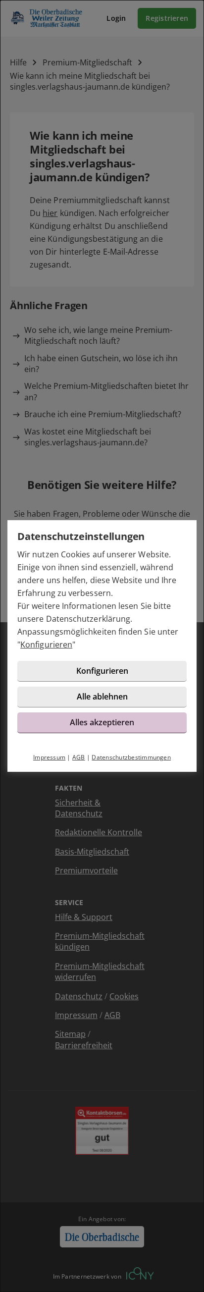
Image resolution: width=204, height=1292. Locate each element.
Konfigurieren (46, 644)
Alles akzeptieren (102, 722)
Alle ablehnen (102, 696)
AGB (78, 757)
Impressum (49, 757)
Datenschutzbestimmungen (131, 757)
